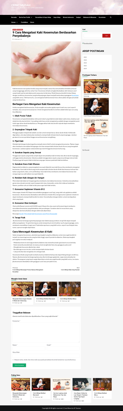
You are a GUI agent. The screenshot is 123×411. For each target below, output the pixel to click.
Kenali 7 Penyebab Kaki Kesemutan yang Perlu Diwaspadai (38, 214)
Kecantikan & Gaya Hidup (43, 17)
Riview (55, 388)
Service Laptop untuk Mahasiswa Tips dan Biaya (96, 136)
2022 (85, 65)
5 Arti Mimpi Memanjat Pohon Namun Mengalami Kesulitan (28, 270)
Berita (14, 29)
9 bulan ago (64, 301)
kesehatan (75, 95)
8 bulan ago (17, 302)
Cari (83, 29)
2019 (85, 68)
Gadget (78, 17)
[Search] (111, 17)
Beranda (14, 17)
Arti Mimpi (39, 294)
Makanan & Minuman (89, 17)
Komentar (16, 321)
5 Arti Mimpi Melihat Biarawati (45, 299)
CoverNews (68, 408)
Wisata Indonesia (68, 17)
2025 (85, 57)
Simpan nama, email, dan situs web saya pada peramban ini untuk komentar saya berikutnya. (45, 360)
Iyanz (62, 399)
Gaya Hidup (56, 17)
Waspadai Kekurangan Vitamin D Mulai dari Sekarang (96, 95)
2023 (85, 63)
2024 (85, 60)
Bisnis (32, 22)
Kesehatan (102, 17)
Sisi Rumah (85, 150)
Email (49, 345)
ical (21, 39)
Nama (15, 345)
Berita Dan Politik (24, 17)
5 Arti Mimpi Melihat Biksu (68, 299)
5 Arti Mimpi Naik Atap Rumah (70, 269)
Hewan (13, 22)
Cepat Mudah (20, 5)
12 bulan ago (17, 39)
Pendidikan (24, 22)
